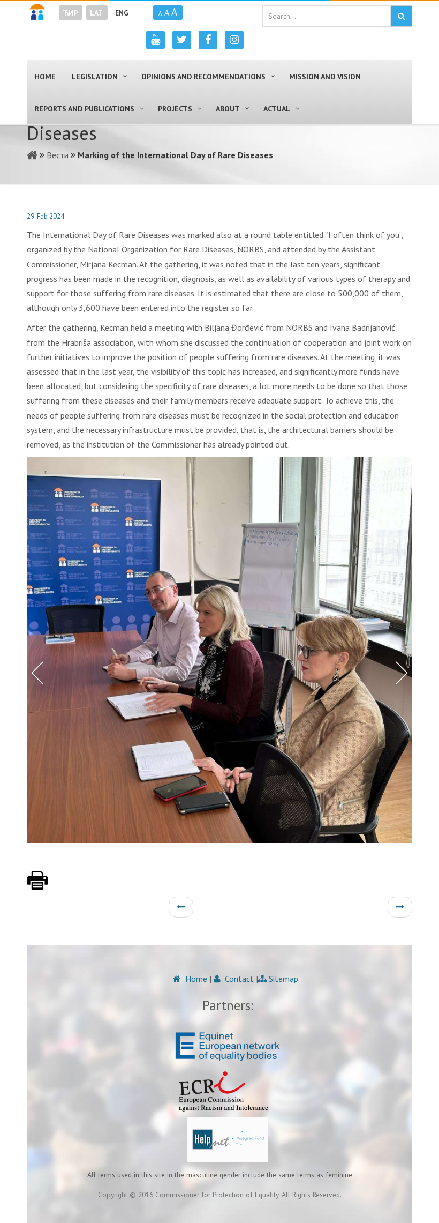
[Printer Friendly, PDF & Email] (37, 886)
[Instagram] (234, 40)
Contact (238, 978)
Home (195, 978)
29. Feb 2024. (46, 216)
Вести (58, 155)
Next (404, 672)
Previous (35, 672)
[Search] (401, 16)
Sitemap (282, 978)
